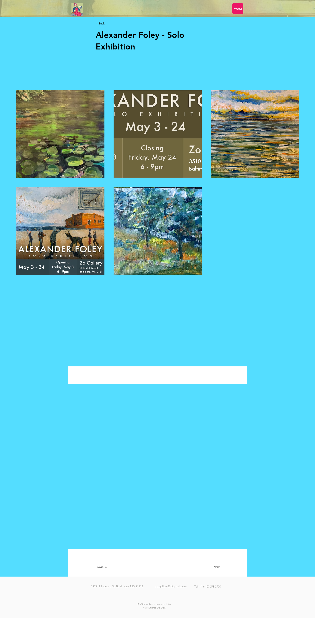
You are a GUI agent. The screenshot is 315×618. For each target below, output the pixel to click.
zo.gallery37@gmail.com (171, 586)
